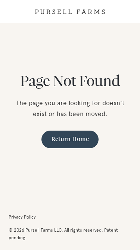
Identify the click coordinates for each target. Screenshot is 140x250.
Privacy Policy (22, 217)
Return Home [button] (70, 139)
